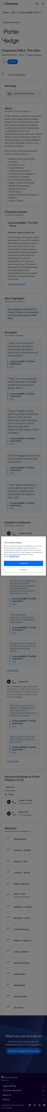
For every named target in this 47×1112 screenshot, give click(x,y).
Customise (23, 570)
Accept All (23, 563)
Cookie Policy (14, 557)
